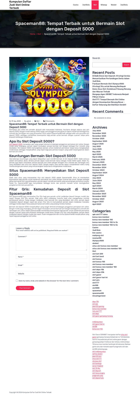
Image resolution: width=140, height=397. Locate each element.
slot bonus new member (102, 264)
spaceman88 (98, 293)
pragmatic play (97, 376)
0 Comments (49, 121)
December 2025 (99, 133)
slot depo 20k (98, 272)
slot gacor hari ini (100, 277)
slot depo (95, 314)
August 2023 (98, 202)
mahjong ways (97, 322)
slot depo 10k (98, 270)
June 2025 (97, 149)
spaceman (96, 291)
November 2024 (99, 167)
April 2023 (96, 204)
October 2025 (98, 139)
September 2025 (99, 141)
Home (32, 34)
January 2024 (98, 191)
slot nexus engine (98, 373)
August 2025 (98, 144)
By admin (27, 121)
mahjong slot (98, 235)
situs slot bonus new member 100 (106, 249)
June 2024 (97, 181)
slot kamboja (97, 364)
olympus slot (97, 361)
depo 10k (95, 302)
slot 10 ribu (96, 368)
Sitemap (104, 5)
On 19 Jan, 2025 (15, 121)
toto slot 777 (97, 311)
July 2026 (96, 131)
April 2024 (96, 186)
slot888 (95, 288)
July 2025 (96, 146)
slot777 (95, 283)
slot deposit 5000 (15, 144)
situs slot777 (97, 359)
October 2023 (98, 199)
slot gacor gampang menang (102, 316)
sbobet (95, 243)
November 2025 (99, 136)
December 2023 (99, 194)
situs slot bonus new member (105, 246)
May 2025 (96, 152)
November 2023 (99, 196)
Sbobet (113, 5)
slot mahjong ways (99, 351)
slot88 (95, 285)
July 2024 (96, 178)
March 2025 (97, 157)
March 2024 (97, 188)
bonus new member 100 (102, 220)
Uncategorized (98, 296)
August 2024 (98, 175)
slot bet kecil (98, 256)
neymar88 (96, 238)
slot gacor (96, 275)
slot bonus (97, 259)
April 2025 (96, 154)
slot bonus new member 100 (104, 267)
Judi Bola (86, 5)
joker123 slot (97, 356)
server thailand (97, 366)
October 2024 (98, 170)
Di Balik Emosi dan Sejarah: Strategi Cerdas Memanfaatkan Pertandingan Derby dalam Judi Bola (111, 78)
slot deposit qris (98, 378)
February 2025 (98, 160)
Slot (95, 5)
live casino (97, 233)
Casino (75, 5)
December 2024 (99, 165)
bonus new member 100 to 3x (105, 222)
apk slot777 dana (100, 214)
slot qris (96, 280)
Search (96, 58)
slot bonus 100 (98, 262)
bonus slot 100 (97, 329)
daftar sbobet (97, 354)
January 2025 (98, 162)
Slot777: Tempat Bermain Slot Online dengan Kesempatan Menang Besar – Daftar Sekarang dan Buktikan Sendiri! (109, 102)
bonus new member (100, 217)
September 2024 (99, 173)
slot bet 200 (97, 254)
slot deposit (96, 371)
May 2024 (96, 183)
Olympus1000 (98, 241)
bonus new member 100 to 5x (105, 225)
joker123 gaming (98, 306)
